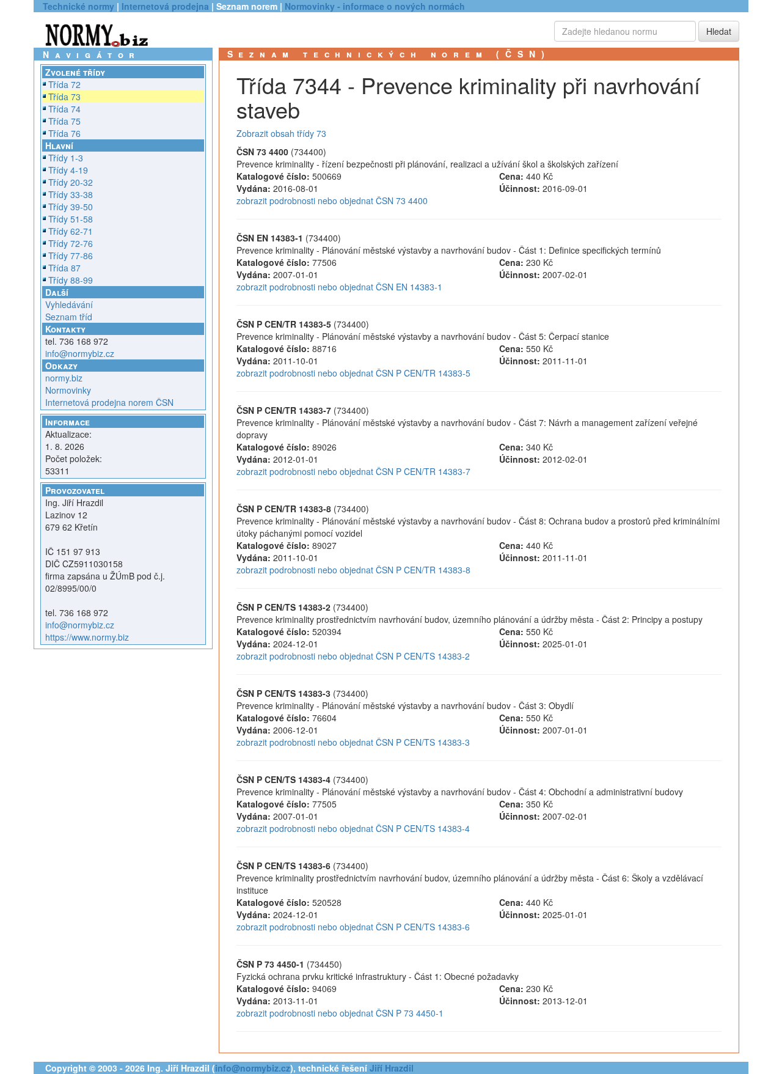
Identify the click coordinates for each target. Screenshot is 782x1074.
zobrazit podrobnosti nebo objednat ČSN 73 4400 (332, 200)
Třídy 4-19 (68, 170)
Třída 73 (64, 96)
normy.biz (63, 378)
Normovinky (68, 390)
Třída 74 (64, 109)
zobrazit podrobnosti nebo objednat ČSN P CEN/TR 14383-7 (353, 471)
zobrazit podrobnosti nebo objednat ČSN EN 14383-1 (339, 287)
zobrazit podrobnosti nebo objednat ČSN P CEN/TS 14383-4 (353, 828)
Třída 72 (64, 84)
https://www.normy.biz (87, 637)
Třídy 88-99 (70, 280)
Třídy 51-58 (70, 219)
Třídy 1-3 (65, 158)
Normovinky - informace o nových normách (375, 6)
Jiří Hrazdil (392, 1068)
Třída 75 (64, 121)
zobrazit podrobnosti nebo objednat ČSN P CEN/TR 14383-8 (353, 570)
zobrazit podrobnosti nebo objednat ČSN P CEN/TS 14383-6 (353, 927)
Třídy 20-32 (70, 182)
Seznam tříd (68, 317)
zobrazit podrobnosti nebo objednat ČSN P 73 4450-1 (340, 1013)
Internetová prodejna (165, 6)
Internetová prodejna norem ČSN (109, 402)
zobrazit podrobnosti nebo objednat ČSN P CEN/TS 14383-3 (353, 742)
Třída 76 (64, 133)
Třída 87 (64, 268)
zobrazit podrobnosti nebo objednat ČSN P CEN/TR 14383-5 (353, 373)
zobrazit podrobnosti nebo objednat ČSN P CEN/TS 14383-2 (353, 656)
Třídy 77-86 (70, 255)
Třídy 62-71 (70, 231)
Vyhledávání (69, 304)
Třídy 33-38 (70, 194)
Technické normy (78, 6)
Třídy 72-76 (70, 243)
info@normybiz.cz (79, 353)
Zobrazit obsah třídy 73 (281, 133)
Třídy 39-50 (70, 206)
